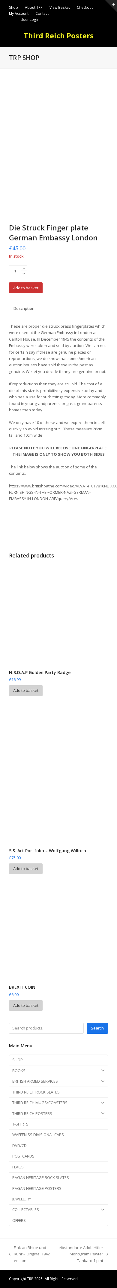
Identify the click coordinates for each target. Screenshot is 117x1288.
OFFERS (19, 1220)
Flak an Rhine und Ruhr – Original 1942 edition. (29, 1254)
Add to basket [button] (25, 690)
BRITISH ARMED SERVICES (35, 1081)
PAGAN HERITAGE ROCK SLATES (40, 1177)
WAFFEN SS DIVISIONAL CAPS (38, 1134)
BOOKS (19, 1070)
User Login (29, 19)
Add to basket (25, 288)
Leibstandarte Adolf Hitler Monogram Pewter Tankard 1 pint (79, 1254)
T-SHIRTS (20, 1124)
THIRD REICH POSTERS (32, 1113)
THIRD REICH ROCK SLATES (36, 1092)
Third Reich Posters (59, 35)
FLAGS (18, 1167)
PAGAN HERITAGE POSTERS (37, 1188)
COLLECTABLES (25, 1209)
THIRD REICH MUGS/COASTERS (40, 1102)
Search (97, 1028)
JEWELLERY (21, 1199)
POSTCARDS (23, 1156)
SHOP (17, 1059)
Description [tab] (24, 308)
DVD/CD (19, 1145)
